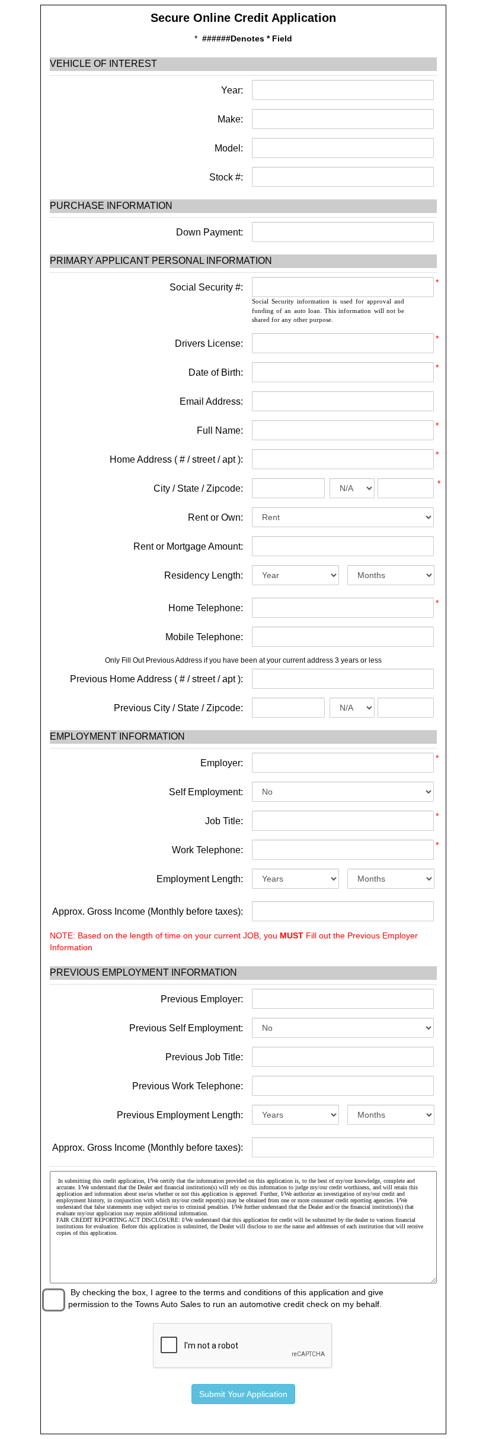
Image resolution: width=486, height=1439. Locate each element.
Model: (227, 148)
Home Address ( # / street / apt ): (176, 459)
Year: (231, 90)
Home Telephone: (205, 608)
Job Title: (224, 821)
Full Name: (220, 430)
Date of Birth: (215, 372)
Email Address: (211, 401)
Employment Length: (199, 879)
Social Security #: (206, 287)
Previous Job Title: (204, 1057)
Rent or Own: (215, 517)
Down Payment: (208, 232)
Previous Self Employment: (186, 1028)
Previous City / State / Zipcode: (178, 708)
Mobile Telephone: (204, 637)
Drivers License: (209, 343)
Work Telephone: (207, 850)
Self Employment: (206, 792)
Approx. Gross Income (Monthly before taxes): (147, 911)
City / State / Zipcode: (198, 488)
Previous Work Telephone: (187, 1086)
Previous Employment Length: (180, 1115)
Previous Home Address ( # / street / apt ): (156, 679)
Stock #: (225, 177)
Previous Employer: (202, 999)
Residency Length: (203, 575)
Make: (229, 119)
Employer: (221, 763)
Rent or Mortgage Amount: (188, 546)
